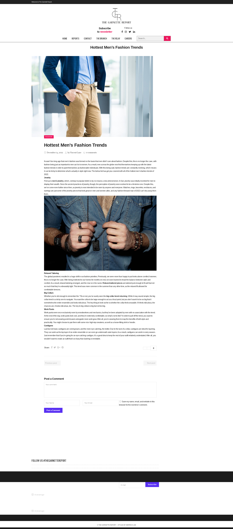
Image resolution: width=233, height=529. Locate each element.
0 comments (91, 152)
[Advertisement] (95, 437)
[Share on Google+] (58, 347)
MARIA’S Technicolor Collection (44, 490)
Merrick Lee (131, 525)
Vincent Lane (75, 152)
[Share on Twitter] (55, 347)
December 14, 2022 (54, 152)
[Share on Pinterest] (63, 347)
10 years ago (39, 494)
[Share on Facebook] (51, 347)
